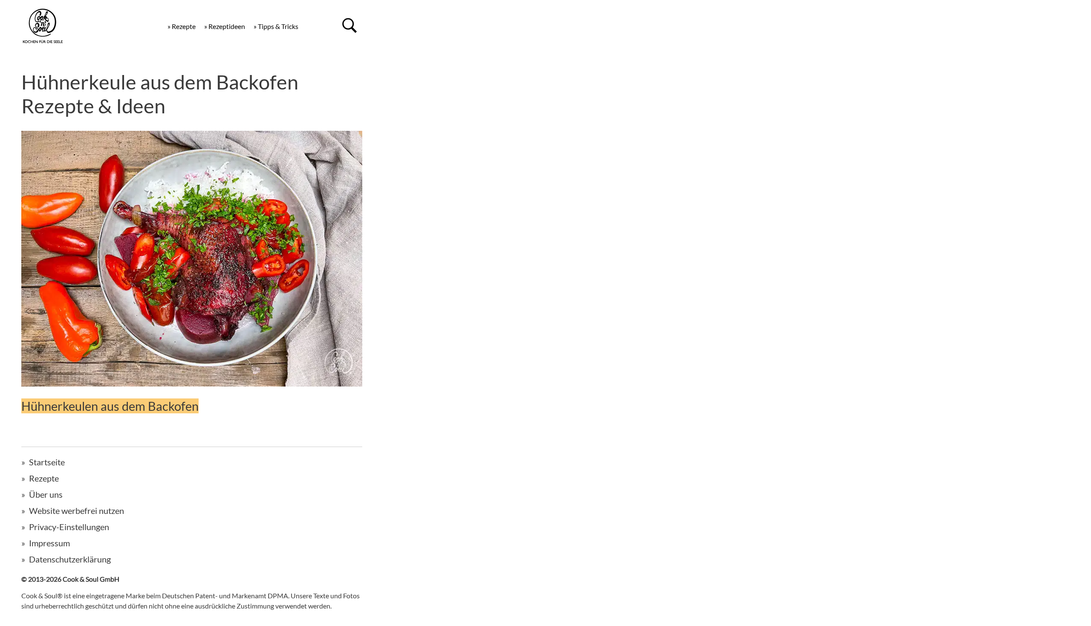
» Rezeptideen (224, 26)
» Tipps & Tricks (276, 26)
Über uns (46, 494)
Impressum (49, 543)
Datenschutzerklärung (70, 559)
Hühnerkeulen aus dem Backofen (110, 405)
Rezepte (44, 478)
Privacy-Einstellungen (69, 527)
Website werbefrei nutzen (76, 510)
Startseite (47, 462)
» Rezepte (181, 26)
